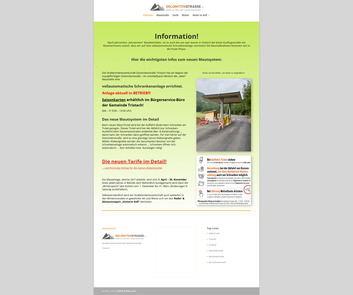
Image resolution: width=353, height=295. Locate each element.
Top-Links (213, 228)
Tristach (212, 239)
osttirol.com (214, 233)
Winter (185, 15)
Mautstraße (163, 15)
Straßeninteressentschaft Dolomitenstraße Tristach (121, 245)
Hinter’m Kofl (200, 15)
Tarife (175, 15)
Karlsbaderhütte (216, 256)
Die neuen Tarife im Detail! (134, 161)
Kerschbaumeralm (217, 262)
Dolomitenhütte (216, 250)
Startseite (148, 15)
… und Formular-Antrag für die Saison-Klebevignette (132, 168)
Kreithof (212, 245)
